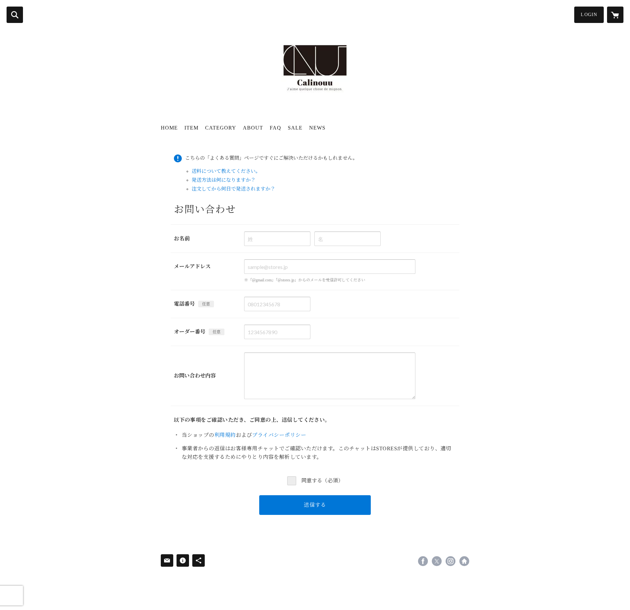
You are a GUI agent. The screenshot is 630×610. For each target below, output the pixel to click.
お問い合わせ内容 (195, 375)
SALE (295, 128)
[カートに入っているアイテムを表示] (615, 15)
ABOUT (253, 128)
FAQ (275, 128)
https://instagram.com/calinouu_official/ (450, 561)
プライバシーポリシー (279, 435)
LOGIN (589, 14)
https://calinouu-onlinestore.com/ (464, 561)
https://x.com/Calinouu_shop (437, 561)
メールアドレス (192, 266)
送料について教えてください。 (226, 171)
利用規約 (225, 435)
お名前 (182, 238)
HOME (169, 128)
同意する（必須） (322, 480)
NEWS (317, 128)
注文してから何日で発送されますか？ (233, 189)
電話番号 (184, 304)
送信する (315, 505)
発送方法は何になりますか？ (224, 180)
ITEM (191, 128)
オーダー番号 (189, 332)
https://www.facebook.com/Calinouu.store (423, 561)
